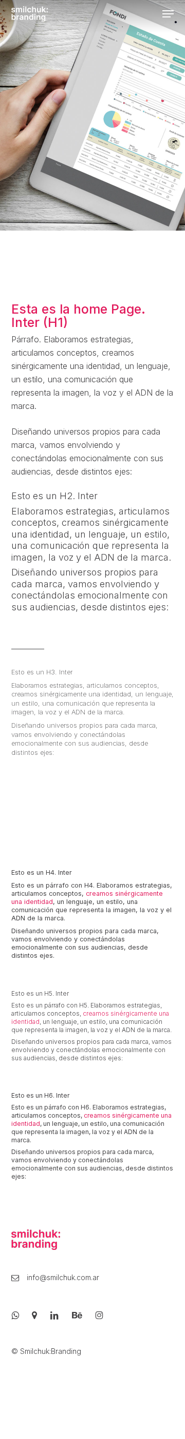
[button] (168, 14)
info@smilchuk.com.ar (55, 1278)
